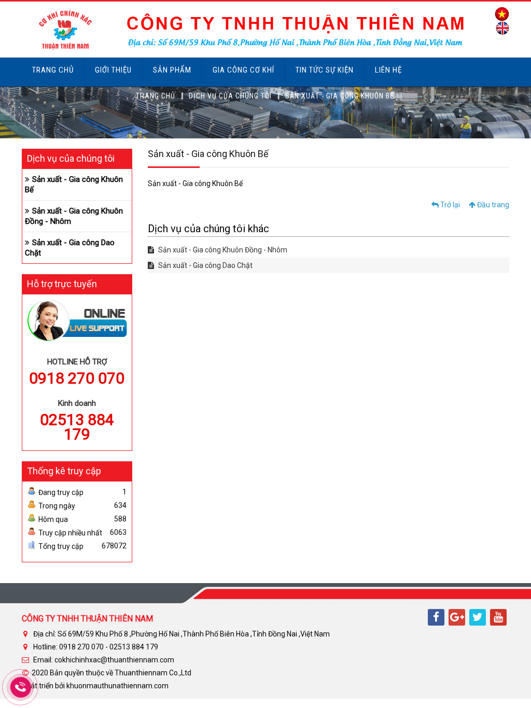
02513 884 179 (77, 426)
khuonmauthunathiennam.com (117, 686)
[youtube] (498, 617)
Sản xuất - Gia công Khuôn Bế (74, 184)
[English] (500, 27)
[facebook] (436, 617)
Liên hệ (388, 70)
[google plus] (457, 617)
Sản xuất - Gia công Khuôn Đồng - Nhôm (222, 250)
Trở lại (449, 205)
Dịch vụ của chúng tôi (230, 96)
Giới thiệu (113, 70)
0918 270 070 (76, 378)
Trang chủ (53, 70)
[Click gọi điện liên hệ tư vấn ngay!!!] (20, 687)
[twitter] (477, 617)
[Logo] (245, 29)
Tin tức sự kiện (325, 70)
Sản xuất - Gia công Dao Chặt (205, 265)
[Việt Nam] (499, 13)
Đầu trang (492, 205)
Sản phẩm (172, 70)
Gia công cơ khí (243, 70)
